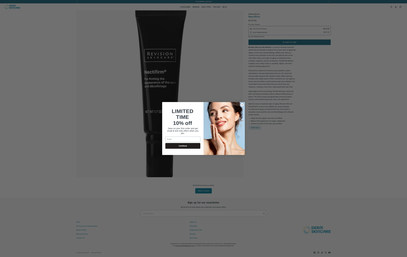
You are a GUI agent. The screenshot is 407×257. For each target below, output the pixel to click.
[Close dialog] (242, 105)
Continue (183, 146)
